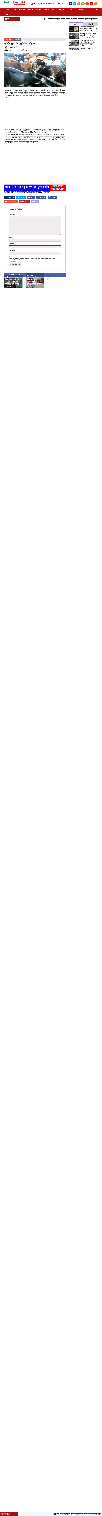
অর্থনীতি (54, 10)
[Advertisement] (40, 32)
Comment (13, 215)
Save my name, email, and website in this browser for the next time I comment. (32, 260)
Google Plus (11, 202)
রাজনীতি (30, 10)
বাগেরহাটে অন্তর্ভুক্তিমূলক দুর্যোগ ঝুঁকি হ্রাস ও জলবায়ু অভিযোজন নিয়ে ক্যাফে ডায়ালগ (87, 43)
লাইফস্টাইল (63, 10)
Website (12, 250)
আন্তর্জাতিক (22, 10)
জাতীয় (14, 10)
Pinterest (25, 202)
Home (9, 39)
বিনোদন (46, 10)
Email (11, 244)
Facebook (10, 197)
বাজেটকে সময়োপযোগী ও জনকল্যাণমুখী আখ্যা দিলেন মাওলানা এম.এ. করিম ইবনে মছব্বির (34, 280)
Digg (32, 197)
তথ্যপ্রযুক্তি (82, 10)
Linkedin (42, 197)
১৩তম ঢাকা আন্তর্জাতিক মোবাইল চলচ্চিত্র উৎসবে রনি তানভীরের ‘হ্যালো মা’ (56, 19)
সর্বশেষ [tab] (76, 24)
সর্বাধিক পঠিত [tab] (91, 24)
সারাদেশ (72, 10)
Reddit (53, 197)
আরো (7, 14)
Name (11, 237)
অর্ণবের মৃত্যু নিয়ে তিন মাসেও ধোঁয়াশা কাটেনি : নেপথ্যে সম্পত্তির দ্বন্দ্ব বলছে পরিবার (12, 281)
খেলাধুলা (38, 10)
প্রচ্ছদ (7, 10)
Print (35, 202)
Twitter (22, 197)
